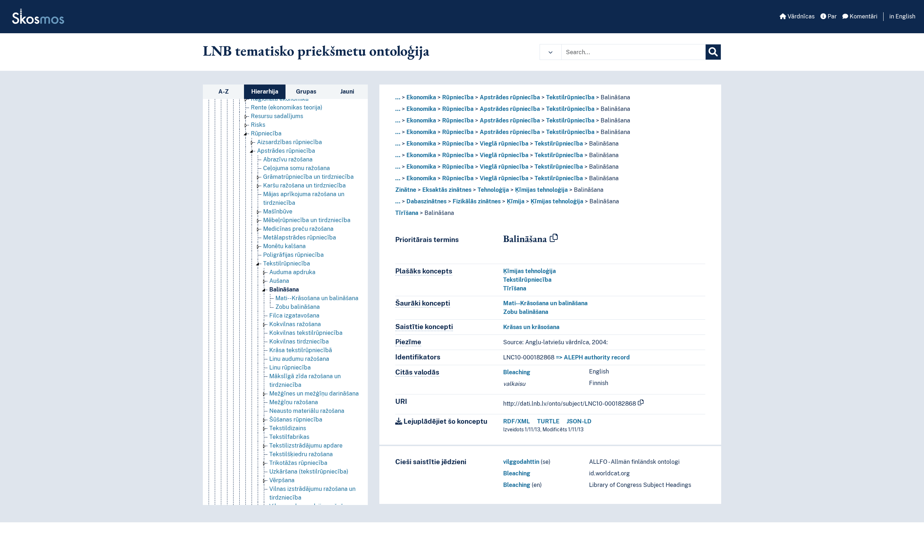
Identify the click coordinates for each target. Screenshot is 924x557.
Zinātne (405, 189)
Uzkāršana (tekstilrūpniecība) (308, 471)
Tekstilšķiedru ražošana (301, 454)
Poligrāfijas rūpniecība (293, 254)
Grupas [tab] (306, 91)
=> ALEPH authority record (593, 357)
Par (831, 16)
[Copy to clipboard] (553, 238)
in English (902, 16)
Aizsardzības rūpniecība (289, 142)
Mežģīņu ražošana (293, 402)
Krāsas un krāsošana (531, 327)
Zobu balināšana (297, 306)
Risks (258, 124)
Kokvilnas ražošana (295, 324)
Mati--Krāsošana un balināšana (316, 298)
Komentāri (862, 16)
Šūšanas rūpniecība (295, 419)
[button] (551, 52)
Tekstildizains (287, 428)
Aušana (279, 280)
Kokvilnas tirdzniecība (299, 341)
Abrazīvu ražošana (288, 159)
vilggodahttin (521, 461)
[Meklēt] (713, 52)
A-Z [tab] (223, 91)
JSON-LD (579, 421)
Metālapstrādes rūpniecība (299, 237)
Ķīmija (515, 201)
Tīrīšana (406, 213)
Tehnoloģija (493, 189)
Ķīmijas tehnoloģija (541, 189)
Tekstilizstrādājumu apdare (306, 445)
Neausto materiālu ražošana (306, 410)
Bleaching (516, 372)
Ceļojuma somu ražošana (296, 168)
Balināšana (284, 289)
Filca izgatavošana (294, 315)
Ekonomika (421, 97)
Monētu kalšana (284, 246)
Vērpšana (282, 480)
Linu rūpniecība (290, 367)
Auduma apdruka (292, 272)
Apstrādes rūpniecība (286, 150)
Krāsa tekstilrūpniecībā (300, 350)
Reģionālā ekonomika (280, 98)
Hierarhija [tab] (264, 91)
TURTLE (548, 421)
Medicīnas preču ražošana (298, 228)
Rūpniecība (266, 133)
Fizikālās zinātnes (477, 201)
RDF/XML (516, 421)
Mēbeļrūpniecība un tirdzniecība (306, 220)
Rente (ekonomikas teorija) (286, 107)
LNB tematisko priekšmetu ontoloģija (316, 50)
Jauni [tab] (347, 91)
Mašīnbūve (277, 211)
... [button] (397, 97)
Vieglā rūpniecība (504, 143)
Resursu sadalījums (277, 116)
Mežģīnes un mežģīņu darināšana (314, 393)
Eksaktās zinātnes (446, 189)
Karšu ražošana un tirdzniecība (304, 185)
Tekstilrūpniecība (286, 263)
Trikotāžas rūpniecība (298, 462)
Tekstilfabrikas (289, 436)
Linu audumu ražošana (299, 358)
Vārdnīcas (800, 16)
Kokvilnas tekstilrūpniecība (306, 332)
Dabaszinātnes (426, 201)
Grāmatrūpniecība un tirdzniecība (308, 176)
